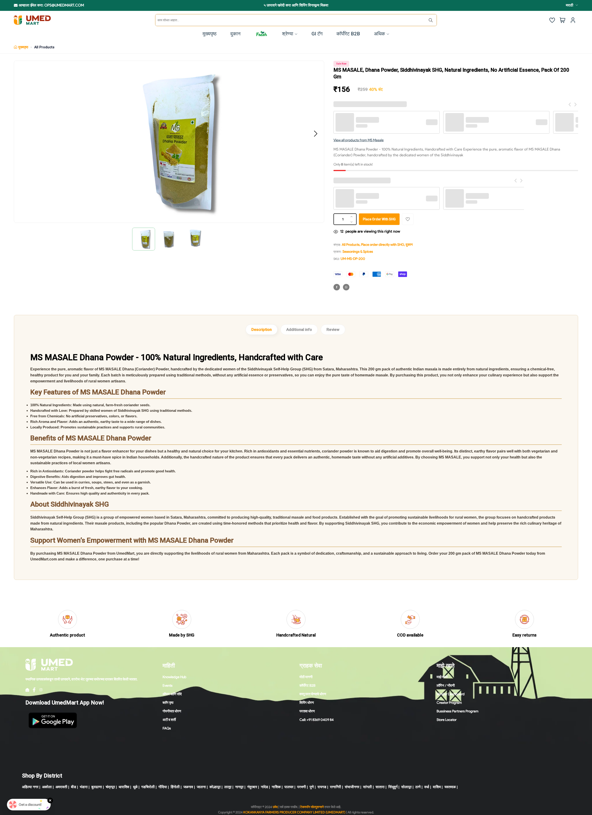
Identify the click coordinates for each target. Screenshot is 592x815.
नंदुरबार (252, 787)
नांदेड (264, 787)
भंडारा (84, 787)
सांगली (367, 787)
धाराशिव (124, 787)
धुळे (135, 787)
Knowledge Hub (174, 677)
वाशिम (437, 787)
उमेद (275, 807)
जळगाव (188, 787)
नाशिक (276, 787)
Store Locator (446, 720)
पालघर (288, 787)
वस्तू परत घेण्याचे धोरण (312, 694)
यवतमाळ (450, 787)
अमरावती (61, 787)
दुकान (409, 245)
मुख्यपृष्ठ (23, 47)
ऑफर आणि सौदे (172, 694)
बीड (73, 787)
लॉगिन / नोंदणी (446, 685)
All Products (44, 47)
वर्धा (426, 787)
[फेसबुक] (336, 287)
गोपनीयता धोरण (172, 711)
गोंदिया (162, 787)
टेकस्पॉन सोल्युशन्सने (312, 807)
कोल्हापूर (215, 787)
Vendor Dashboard (451, 694)
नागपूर (239, 787)
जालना (201, 787)
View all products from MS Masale (358, 140)
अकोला (47, 787)
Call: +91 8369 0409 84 (316, 720)
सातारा (380, 787)
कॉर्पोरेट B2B (307, 685)
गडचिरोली (148, 787)
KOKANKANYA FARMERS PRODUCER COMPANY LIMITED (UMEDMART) (294, 812)
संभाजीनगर (352, 787)
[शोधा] (432, 20)
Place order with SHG (379, 219)
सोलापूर (406, 787)
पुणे (312, 787)
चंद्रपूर (110, 787)
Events (168, 685)
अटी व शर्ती (169, 720)
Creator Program (449, 703)
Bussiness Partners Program (457, 711)
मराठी (569, 5)
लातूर (227, 787)
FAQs (167, 728)
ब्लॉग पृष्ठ (168, 703)
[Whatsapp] (346, 287)
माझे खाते (442, 677)
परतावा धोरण (307, 711)
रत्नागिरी (335, 787)
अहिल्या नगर (30, 787)
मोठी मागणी (305, 677)
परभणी (301, 787)
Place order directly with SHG (382, 245)
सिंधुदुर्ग (393, 787)
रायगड (322, 787)
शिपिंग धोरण (306, 703)
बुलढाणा (96, 787)
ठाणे (418, 787)
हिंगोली (175, 787)
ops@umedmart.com (64, 5)
